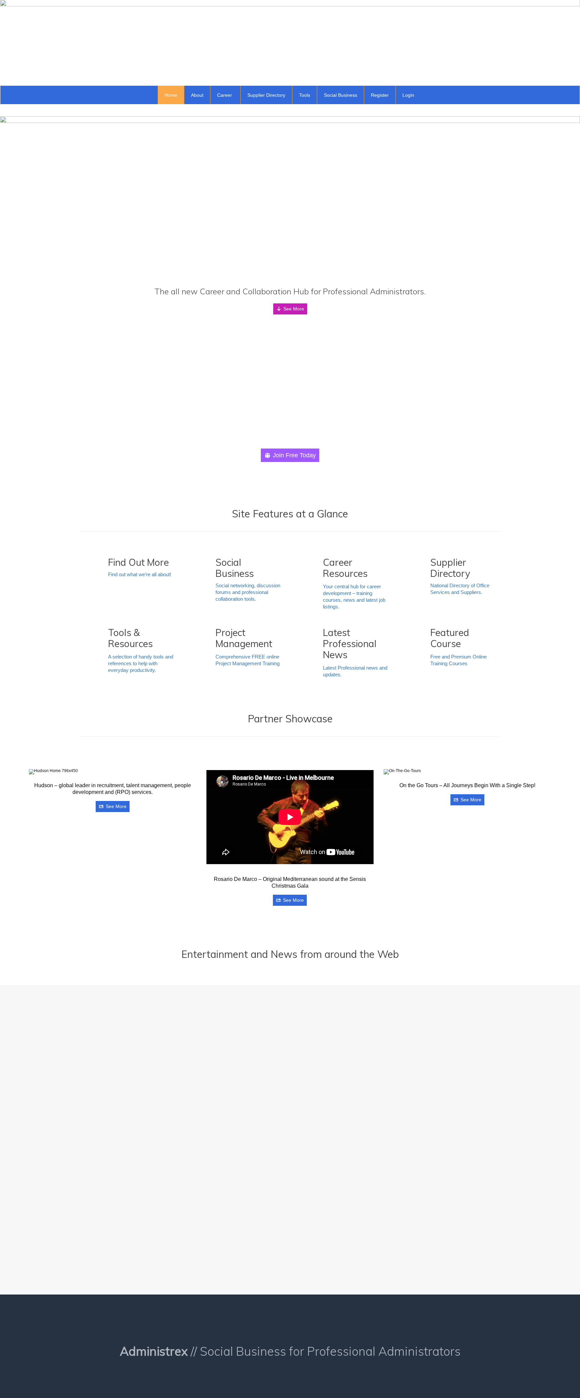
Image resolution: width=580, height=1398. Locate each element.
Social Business (331, 1206)
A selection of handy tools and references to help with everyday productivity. (140, 663)
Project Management (230, 1144)
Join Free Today (294, 455)
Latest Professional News (128, 1143)
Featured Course (436, 1087)
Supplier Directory (438, 1144)
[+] (132, 1026)
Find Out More (225, 1204)
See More (293, 308)
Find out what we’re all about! (139, 574)
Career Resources (122, 1242)
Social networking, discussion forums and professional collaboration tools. (247, 592)
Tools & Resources (333, 1144)
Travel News (329, 1034)
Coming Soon (434, 1029)
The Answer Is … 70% (125, 1036)
